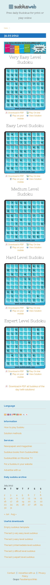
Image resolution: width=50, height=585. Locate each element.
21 (35, 501)
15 (41, 498)
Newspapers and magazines (18, 446)
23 (5, 504)
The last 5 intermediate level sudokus (22, 545)
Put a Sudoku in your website (18, 464)
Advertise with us (12, 470)
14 (35, 498)
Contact (11, 573)
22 (41, 501)
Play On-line (34, 113)
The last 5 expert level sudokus (19, 557)
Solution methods (13, 433)
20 (29, 501)
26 (23, 504)
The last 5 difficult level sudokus (19, 551)
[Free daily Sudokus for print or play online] (25, 7)
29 (41, 504)
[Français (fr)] (11, 414)
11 (17, 498)
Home (6, 28)
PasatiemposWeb (28, 579)
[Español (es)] (5, 414)
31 (11, 508)
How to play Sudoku (14, 427)
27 (29, 504)
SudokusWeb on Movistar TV (18, 458)
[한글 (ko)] (23, 414)
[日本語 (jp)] (26, 414)
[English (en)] (8, 414)
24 (11, 504)
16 (5, 501)
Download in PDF (16, 113)
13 (29, 498)
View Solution (35, 115)
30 (5, 508)
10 (11, 498)
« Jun (6, 514)
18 (17, 501)
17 (11, 501)
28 (35, 504)
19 (23, 501)
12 (23, 498)
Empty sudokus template (16, 527)
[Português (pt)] (17, 414)
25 (17, 504)
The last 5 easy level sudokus (18, 539)
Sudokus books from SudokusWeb (21, 452)
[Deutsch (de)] (14, 414)
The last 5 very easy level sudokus (21, 533)
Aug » (14, 514)
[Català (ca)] (20, 414)
